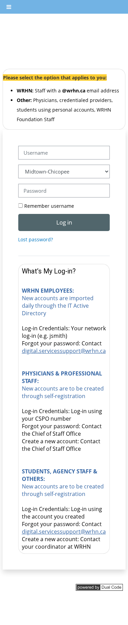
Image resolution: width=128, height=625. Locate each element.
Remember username (49, 206)
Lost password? (35, 239)
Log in (64, 222)
